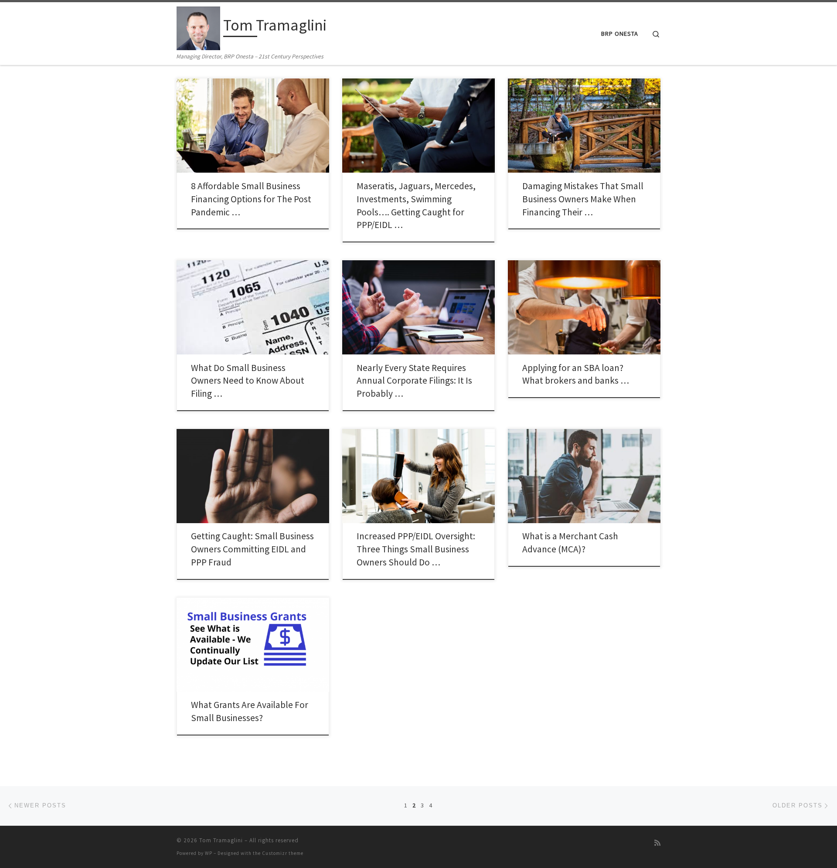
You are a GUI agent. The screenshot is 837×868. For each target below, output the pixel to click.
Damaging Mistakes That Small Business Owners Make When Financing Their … (582, 199)
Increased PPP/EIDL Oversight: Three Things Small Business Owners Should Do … (416, 549)
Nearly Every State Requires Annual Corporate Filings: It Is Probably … (414, 381)
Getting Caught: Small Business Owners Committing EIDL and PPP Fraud (252, 549)
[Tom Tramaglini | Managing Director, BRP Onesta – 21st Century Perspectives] (198, 27)
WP (208, 853)
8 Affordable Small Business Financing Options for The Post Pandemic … (251, 199)
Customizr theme (282, 853)
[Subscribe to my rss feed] (657, 842)
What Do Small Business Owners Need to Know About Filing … (247, 381)
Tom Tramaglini (221, 840)
